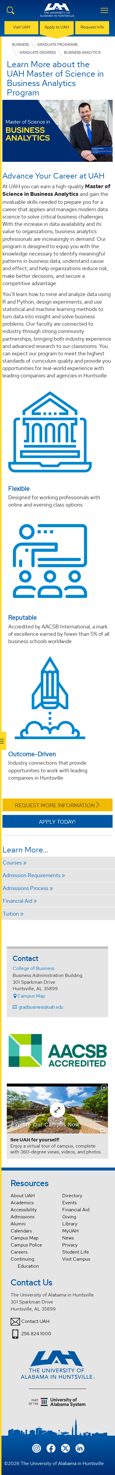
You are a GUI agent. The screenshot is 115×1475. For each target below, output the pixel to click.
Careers (19, 1252)
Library (69, 1224)
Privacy (70, 1245)
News (68, 1238)
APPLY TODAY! (57, 821)
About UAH (23, 1196)
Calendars (21, 1231)
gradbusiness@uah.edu (41, 1007)
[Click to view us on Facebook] (51, 1447)
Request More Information (55, 805)
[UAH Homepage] (57, 13)
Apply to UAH (57, 27)
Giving (69, 1217)
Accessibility (24, 1210)
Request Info (92, 27)
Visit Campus (76, 1259)
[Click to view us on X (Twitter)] (65, 1447)
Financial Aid (75, 1210)
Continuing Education (25, 1262)
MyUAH (70, 1231)
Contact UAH (35, 1321)
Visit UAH (21, 27)
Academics (22, 1203)
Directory (72, 1196)
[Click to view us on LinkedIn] (79, 1447)
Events (69, 1203)
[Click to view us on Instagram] (36, 1447)
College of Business (34, 968)
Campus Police (26, 1245)
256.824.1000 (36, 1334)
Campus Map (31, 996)
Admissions (22, 1217)
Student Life (75, 1252)
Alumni (18, 1224)
